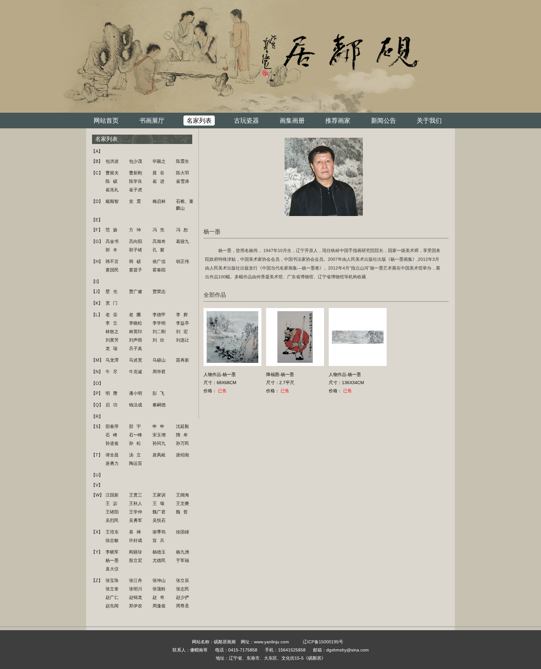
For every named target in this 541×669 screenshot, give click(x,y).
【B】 (97, 161)
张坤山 (159, 580)
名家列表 (199, 120)
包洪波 (112, 161)
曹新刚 (135, 172)
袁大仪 (112, 568)
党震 (136, 201)
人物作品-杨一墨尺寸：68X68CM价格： (220, 382)
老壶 (113, 314)
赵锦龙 (135, 597)
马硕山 (159, 360)
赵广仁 (112, 597)
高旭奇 (159, 241)
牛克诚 (135, 371)
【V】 (97, 484)
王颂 (159, 503)
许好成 (135, 540)
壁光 (113, 291)
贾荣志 (159, 291)
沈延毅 (182, 426)
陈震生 (182, 161)
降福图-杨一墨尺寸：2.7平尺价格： (280, 382)
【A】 (97, 151)
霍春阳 (159, 269)
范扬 (113, 229)
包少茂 (135, 161)
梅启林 (159, 201)
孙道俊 (112, 443)
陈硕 (113, 181)
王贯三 (135, 494)
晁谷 (159, 172)
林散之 (112, 331)
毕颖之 (159, 161)
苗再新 (182, 360)
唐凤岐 (159, 454)
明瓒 (113, 393)
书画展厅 (151, 120)
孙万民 (182, 443)
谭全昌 (112, 454)
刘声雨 (135, 339)
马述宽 (135, 360)
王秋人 (135, 503)
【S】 (97, 426)
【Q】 (97, 404)
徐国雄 (182, 531)
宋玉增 (159, 434)
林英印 (135, 331)
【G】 (97, 241)
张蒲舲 (159, 588)
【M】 (97, 360)
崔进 (159, 181)
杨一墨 (112, 560)
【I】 (96, 281)
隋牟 (183, 434)
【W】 (97, 494)
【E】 (97, 219)
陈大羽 (182, 172)
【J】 (96, 291)
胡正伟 (182, 261)
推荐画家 (337, 120)
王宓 (113, 503)
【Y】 (97, 551)
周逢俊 (159, 605)
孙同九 (159, 443)
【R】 (97, 416)
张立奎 (112, 588)
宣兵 (159, 540)
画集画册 (292, 120)
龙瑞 (113, 348)
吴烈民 (112, 520)
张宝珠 (112, 580)
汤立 (136, 454)
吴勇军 (135, 520)
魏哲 (183, 511)
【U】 (97, 474)
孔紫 (159, 249)
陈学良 (135, 181)
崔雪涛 (182, 181)
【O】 (97, 383)
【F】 (97, 229)
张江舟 (135, 580)
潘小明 (135, 393)
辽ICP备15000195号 (323, 641)
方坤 (136, 229)
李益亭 (182, 323)
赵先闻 (112, 605)
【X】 (97, 531)
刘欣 (159, 339)
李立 (113, 323)
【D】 (97, 201)
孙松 (136, 443)
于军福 (182, 560)
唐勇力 (112, 463)
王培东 (112, 531)
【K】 (97, 303)
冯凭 (159, 229)
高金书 (112, 241)
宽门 (113, 303)
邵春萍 (112, 426)
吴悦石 (159, 520)
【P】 (97, 393)
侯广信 (159, 261)
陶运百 (135, 463)
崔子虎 (135, 189)
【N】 (97, 371)
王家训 (159, 494)
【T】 (97, 454)
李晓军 (112, 551)
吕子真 (135, 348)
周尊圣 (182, 605)
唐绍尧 (182, 454)
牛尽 (113, 371)
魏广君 (159, 511)
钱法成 (135, 404)
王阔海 (182, 494)
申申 (159, 426)
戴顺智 (112, 201)
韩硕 (136, 261)
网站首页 (106, 120)
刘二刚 (159, 331)
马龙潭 (112, 360)
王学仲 (135, 511)
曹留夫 (112, 172)
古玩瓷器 (246, 120)
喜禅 (136, 531)
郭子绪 (135, 249)
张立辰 (182, 580)
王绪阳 (112, 511)
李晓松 (135, 323)
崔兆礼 (112, 189)
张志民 (182, 588)
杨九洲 (182, 551)
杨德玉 (159, 551)
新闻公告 (383, 120)
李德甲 (159, 314)
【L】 (96, 314)
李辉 (183, 314)
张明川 (135, 588)
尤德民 (159, 560)
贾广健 (135, 291)
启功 (113, 404)
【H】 (97, 261)
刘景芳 (112, 339)
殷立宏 (135, 560)
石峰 (113, 434)
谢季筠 (159, 531)
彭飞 (159, 393)
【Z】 (97, 580)
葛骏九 (182, 241)
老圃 (136, 314)
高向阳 (135, 241)
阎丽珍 (135, 551)
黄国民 (112, 269)
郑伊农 (135, 605)
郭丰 (113, 249)
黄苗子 (135, 269)
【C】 (97, 172)
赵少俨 (182, 597)
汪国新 (112, 494)
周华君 (159, 371)
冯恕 (183, 229)
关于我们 (429, 120)
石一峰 (135, 434)
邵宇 (136, 426)
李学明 (159, 323)
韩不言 (112, 261)
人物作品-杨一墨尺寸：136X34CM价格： (346, 382)
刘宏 (183, 331)
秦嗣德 (159, 404)
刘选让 (182, 339)
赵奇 (159, 597)
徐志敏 (112, 540)
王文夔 (182, 503)
